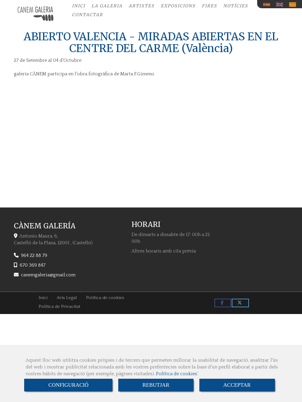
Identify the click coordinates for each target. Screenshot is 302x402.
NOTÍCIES (235, 6)
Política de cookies (176, 373)
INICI (78, 6)
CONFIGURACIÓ (68, 385)
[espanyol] (268, 4)
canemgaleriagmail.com (48, 275)
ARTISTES (142, 6)
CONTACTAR (87, 14)
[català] (294, 4)
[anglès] (281, 4)
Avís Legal (67, 297)
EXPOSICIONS (178, 6)
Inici (43, 297)
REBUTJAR (155, 385)
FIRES (209, 6)
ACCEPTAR (237, 385)
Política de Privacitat (59, 306)
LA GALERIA (106, 6)
